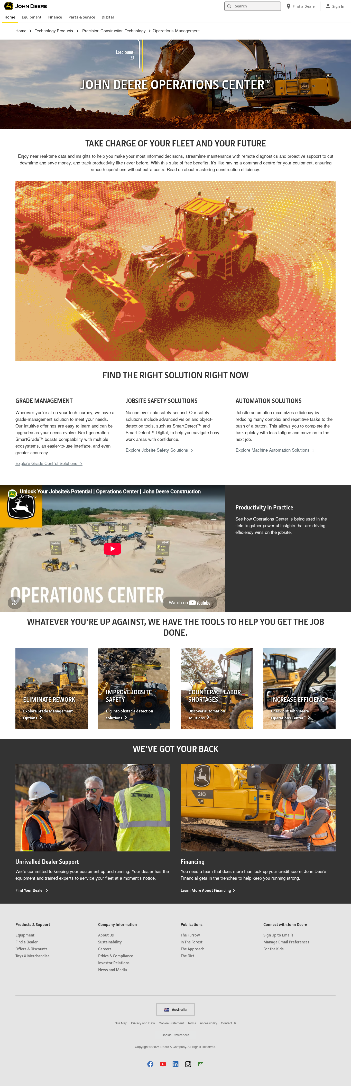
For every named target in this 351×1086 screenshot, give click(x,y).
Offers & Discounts (31, 948)
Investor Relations (114, 962)
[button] (150, 1064)
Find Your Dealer (29, 890)
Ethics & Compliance (115, 955)
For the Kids (273, 948)
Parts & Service (82, 17)
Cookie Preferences (175, 1035)
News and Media (112, 969)
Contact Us (228, 1023)
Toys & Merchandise (32, 955)
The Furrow (190, 935)
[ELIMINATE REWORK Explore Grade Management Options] (51, 687)
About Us (106, 935)
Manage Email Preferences (286, 941)
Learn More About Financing (206, 890)
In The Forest (191, 941)
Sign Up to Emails (278, 935)
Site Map (121, 1023)
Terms (192, 1023)
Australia (179, 1009)
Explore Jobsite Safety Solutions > (159, 450)
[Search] (229, 6)
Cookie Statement (171, 1023)
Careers (105, 948)
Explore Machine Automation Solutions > (275, 450)
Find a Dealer (26, 941)
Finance (55, 17)
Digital (108, 17)
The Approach (192, 948)
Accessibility (208, 1023)
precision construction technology (114, 31)
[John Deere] (28, 6)
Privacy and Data (143, 1023)
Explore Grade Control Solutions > (48, 463)
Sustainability (110, 941)
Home (10, 17)
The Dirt (187, 955)
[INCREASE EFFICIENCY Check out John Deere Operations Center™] (299, 687)
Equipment (32, 17)
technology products (54, 31)
